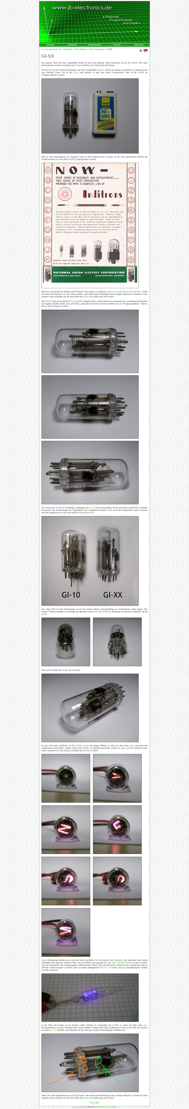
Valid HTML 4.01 (102, 1107)
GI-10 (76, 72)
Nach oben (94, 1102)
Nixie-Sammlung (96, 49)
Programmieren (94, 44)
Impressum (139, 44)
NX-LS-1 (104, 967)
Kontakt (116, 44)
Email (78, 65)
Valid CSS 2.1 (112, 1107)
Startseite (50, 44)
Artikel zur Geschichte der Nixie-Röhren (123, 291)
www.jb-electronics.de (51, 49)
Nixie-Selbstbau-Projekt (121, 962)
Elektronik (72, 44)
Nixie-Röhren (81, 49)
